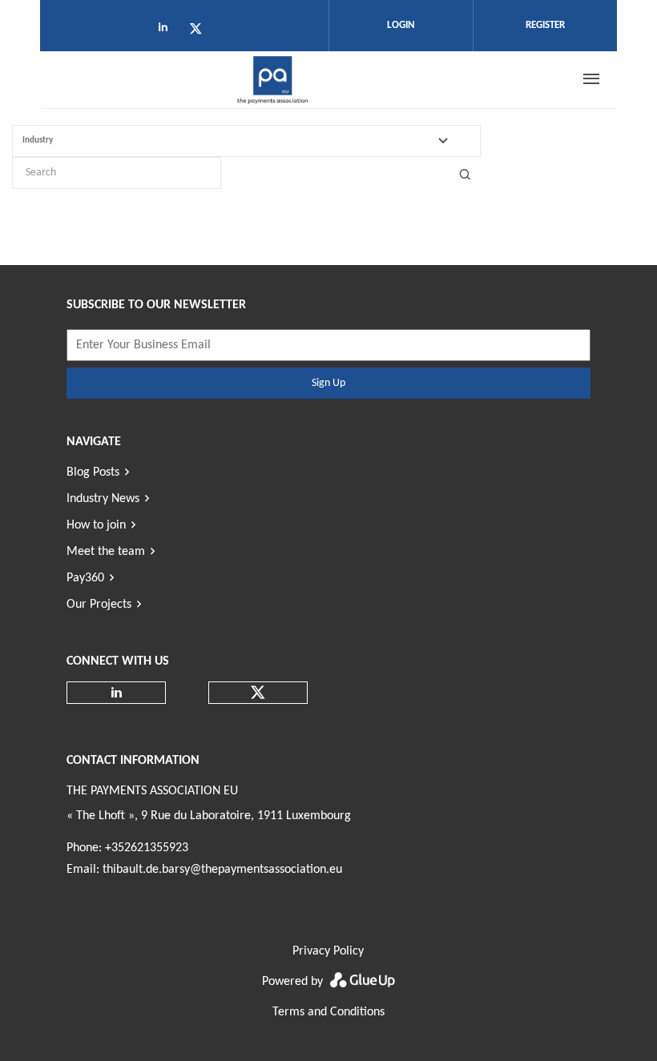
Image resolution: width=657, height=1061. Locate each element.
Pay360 (85, 578)
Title (464, 173)
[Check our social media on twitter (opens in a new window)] (201, 31)
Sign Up (328, 383)
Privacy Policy (328, 951)
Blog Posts (93, 472)
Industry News (103, 498)
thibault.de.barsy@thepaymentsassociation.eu (222, 869)
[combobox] (246, 141)
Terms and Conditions (328, 1012)
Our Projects (99, 604)
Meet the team (106, 551)
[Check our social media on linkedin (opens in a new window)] (167, 31)
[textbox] (256, 141)
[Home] (273, 79)
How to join (96, 525)
